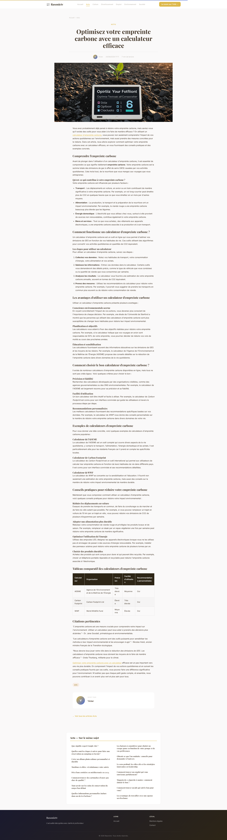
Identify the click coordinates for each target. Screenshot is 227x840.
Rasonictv (54, 4)
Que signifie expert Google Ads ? (85, 746)
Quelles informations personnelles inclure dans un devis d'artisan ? (89, 794)
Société (142, 4)
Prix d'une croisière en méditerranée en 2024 (90, 772)
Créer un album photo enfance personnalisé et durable (91, 760)
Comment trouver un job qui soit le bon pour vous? (135, 789)
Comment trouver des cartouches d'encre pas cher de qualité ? (90, 779)
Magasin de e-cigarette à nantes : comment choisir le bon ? (134, 781)
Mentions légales (155, 821)
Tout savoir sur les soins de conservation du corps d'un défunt (90, 786)
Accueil (80, 4)
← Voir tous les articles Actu (85, 716)
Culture (95, 4)
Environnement (130, 4)
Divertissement (107, 4)
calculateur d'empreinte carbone (87, 135)
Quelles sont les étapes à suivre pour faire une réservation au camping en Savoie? (91, 752)
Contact (152, 825)
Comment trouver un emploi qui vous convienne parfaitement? (132, 773)
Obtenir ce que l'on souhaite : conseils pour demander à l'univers (134, 757)
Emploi (119, 4)
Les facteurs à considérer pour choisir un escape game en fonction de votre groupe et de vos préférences (136, 748)
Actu (88, 4)
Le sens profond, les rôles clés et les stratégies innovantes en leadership (136, 765)
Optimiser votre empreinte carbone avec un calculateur (97, 663)
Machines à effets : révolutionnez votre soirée (90, 767)
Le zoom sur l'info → (169, 4)
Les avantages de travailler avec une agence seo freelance (135, 796)
